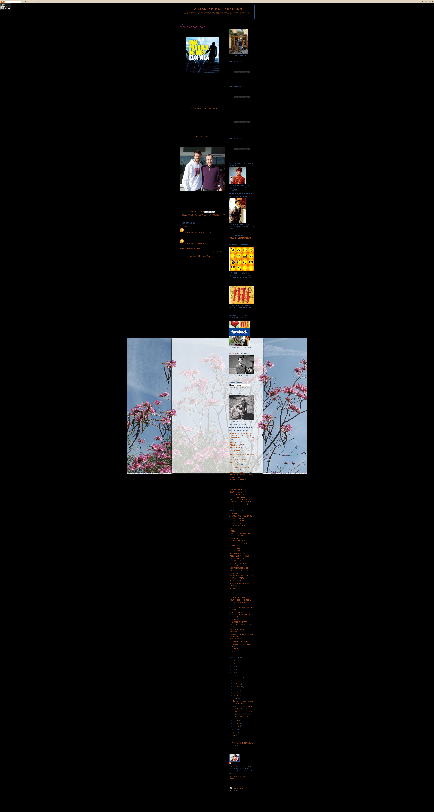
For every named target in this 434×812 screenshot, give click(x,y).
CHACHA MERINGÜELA (237, 523)
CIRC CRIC (233, 528)
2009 (233, 732)
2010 (233, 730)
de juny (236, 692)
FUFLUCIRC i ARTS (236, 445)
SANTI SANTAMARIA (236, 494)
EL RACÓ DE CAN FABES (238, 622)
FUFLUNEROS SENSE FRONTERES (241, 455)
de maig (236, 695)
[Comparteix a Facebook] (212, 212)
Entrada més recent (186, 252)
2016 (233, 660)
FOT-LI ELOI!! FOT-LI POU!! (242, 711)
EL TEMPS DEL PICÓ (236, 548)
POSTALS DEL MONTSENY (238, 460)
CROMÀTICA (233, 538)
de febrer (237, 723)
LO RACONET (234, 477)
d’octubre (237, 684)
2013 (233, 669)
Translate (245, 387)
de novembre (238, 681)
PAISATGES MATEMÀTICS (238, 568)
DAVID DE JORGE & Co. (237, 489)
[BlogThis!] (208, 212)
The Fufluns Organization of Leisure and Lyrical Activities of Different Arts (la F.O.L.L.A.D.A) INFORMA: (241, 435)
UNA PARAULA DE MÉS (203, 108)
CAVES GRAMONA (235, 612)
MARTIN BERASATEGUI (237, 492)
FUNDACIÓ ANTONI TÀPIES (239, 556)
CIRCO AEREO (234, 531)
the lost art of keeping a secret (239, 583)
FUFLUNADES (234, 442)
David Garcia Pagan (239, 763)
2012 (233, 672)
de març (236, 720)
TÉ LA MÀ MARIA (235, 588)
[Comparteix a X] (210, 212)
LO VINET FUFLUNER (236, 480)
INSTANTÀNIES (234, 465)
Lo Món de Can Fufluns (217, 9)
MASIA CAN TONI (235, 639)
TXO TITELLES (234, 586)
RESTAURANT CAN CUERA (238, 641)
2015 (233, 663)
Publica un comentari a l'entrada (190, 249)
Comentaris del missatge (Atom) (200, 256)
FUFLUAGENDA (234, 447)
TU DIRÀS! (202, 136)
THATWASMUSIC (235, 580)
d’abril (236, 698)
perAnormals (233, 573)
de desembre (238, 678)
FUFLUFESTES (234, 462)
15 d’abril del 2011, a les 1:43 (198, 244)
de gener (237, 726)
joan (186, 227)
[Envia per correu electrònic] (205, 212)
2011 (233, 675)
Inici (203, 252)
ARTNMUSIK (233, 513)
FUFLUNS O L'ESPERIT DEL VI (240, 238)
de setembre (238, 687)
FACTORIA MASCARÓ (237, 553)
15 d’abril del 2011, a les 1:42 (198, 233)
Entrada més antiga (219, 252)
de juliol (236, 690)
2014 (233, 666)
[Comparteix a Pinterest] (214, 212)
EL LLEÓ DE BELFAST (237, 541)
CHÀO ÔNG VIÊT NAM (237, 526)
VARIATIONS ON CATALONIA (239, 472)
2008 (233, 735)
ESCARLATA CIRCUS (236, 551)
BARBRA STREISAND (236, 521)
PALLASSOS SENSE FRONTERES (241, 571)
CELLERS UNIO (234, 619)
